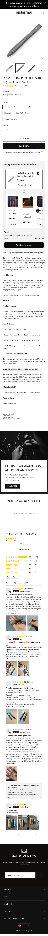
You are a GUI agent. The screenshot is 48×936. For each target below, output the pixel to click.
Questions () (23, 583)
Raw (39, 107)
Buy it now (24, 146)
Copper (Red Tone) (10, 119)
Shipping (5, 95)
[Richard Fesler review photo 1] (11, 773)
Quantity (6, 126)
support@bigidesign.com (16, 794)
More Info (8, 904)
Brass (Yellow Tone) (22, 113)
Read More (12, 486)
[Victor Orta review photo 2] (22, 822)
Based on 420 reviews (13, 541)
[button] (8, 86)
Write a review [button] (24, 544)
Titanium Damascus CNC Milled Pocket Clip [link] (13, 212)
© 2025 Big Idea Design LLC (24, 931)
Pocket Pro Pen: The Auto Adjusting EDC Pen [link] (25, 174)
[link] (11, 179)
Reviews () (11, 583)
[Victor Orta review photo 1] (11, 822)
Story (6, 897)
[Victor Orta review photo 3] (33, 822)
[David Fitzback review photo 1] (11, 716)
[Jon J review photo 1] (11, 668)
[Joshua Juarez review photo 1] (16, 623)
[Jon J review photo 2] (23, 668)
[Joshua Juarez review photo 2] (32, 623)
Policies (7, 911)
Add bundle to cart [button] (24, 245)
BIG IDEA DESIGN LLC (14, 919)
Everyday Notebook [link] (27, 215)
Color (5, 103)
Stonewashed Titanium (11, 107)
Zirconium (7, 113)
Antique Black (28, 107)
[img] (18, 589)
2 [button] (18, 834)
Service (7, 889)
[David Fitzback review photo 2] (23, 716)
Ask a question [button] (24, 549)
